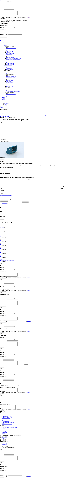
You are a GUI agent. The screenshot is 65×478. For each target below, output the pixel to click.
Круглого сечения (9, 68)
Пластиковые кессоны (9, 86)
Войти (1, 40)
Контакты (3, 98)
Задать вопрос (4, 443)
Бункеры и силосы (5, 419)
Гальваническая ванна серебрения (5, 224)
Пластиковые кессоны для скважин (8, 422)
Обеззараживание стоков (10, 96)
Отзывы (5, 104)
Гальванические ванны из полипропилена (7, 260)
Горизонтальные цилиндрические (11, 49)
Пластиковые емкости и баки (11, 48)
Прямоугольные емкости (10, 53)
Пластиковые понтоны (10, 80)
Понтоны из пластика (9, 82)
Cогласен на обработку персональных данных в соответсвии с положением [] (16, 17)
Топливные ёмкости (9, 51)
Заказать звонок (4, 444)
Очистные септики (3, 139)
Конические (8, 52)
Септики (3, 423)
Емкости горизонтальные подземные (12, 61)
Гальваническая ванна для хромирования (7, 244)
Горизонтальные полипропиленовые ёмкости (13, 58)
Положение (29, 17)
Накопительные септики (10, 89)
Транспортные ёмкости (10, 63)
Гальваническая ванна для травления (6, 256)
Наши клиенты (6, 103)
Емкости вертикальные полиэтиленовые (12, 60)
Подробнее (2, 227)
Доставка (3, 99)
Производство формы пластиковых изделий (9, 427)
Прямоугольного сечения (10, 69)
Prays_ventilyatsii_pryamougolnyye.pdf (6, 195)
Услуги (3, 97)
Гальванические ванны (8, 65)
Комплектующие (9, 81)
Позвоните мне (3, 18)
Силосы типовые (9, 73)
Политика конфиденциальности (7, 445)
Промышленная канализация (11, 94)
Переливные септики (9, 90)
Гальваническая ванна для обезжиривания (7, 248)
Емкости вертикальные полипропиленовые (13, 59)
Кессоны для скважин (9, 84)
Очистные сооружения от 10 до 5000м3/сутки (13, 95)
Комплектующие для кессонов (11, 85)
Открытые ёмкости (9, 54)
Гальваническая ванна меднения (5, 232)
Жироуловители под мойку (10, 77)
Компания (5, 101)
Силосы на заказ (8, 72)
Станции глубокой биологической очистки (13, 91)
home (1, 0)
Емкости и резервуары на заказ (7, 417)
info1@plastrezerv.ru (42, 179)
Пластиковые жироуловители (11, 76)
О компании (6, 102)
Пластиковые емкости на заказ (11, 57)
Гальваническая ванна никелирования (6, 236)
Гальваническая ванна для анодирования (7, 252)
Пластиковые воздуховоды (10, 67)
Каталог (5, 45)
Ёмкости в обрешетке (9, 50)
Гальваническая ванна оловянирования (6, 228)
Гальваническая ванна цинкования (6, 240)
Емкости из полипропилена (10, 64)
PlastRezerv (3, 438)
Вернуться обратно (4, 203)
